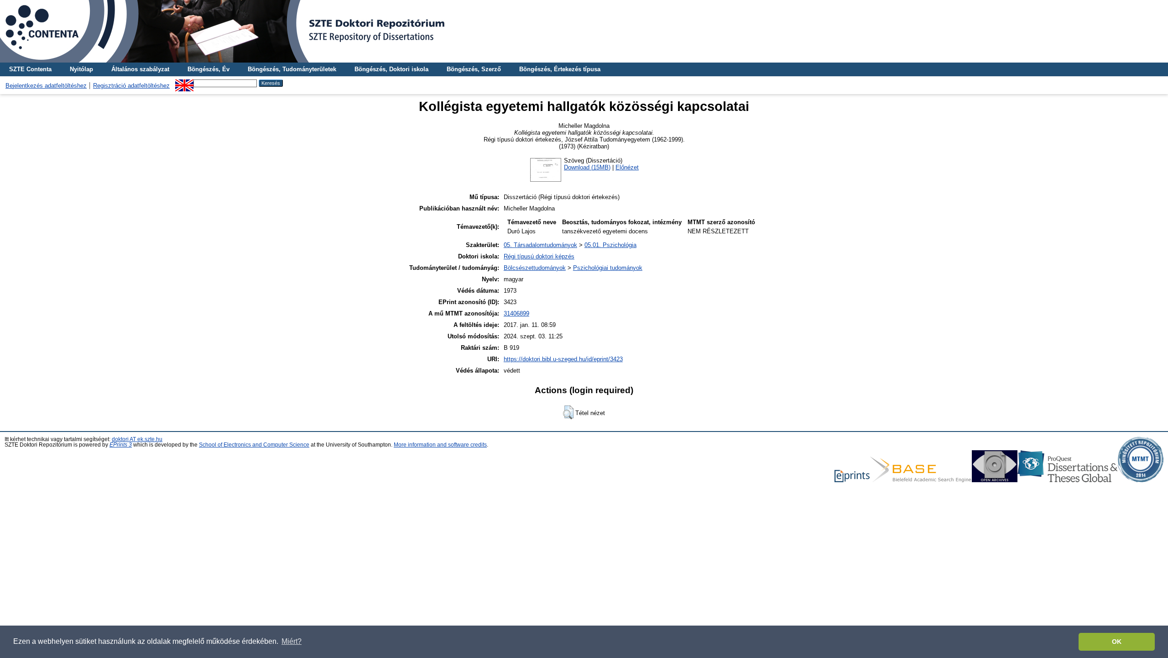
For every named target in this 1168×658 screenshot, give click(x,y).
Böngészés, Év (208, 69)
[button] (568, 412)
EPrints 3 (121, 444)
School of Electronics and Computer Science (254, 444)
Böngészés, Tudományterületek (292, 69)
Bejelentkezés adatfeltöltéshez (46, 85)
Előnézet (627, 167)
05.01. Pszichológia (610, 245)
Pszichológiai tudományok (607, 267)
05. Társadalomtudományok (540, 245)
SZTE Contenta (30, 69)
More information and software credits (440, 444)
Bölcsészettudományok (535, 267)
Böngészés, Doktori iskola (391, 69)
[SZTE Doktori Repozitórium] (584, 31)
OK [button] (1116, 641)
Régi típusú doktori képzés (539, 256)
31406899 (516, 313)
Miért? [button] (292, 641)
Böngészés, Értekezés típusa (559, 69)
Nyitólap (81, 69)
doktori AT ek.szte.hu (137, 439)
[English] (184, 82)
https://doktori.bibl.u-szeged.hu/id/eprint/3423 (563, 359)
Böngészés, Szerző (474, 69)
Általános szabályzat (140, 69)
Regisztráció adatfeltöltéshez (131, 85)
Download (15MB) (587, 167)
